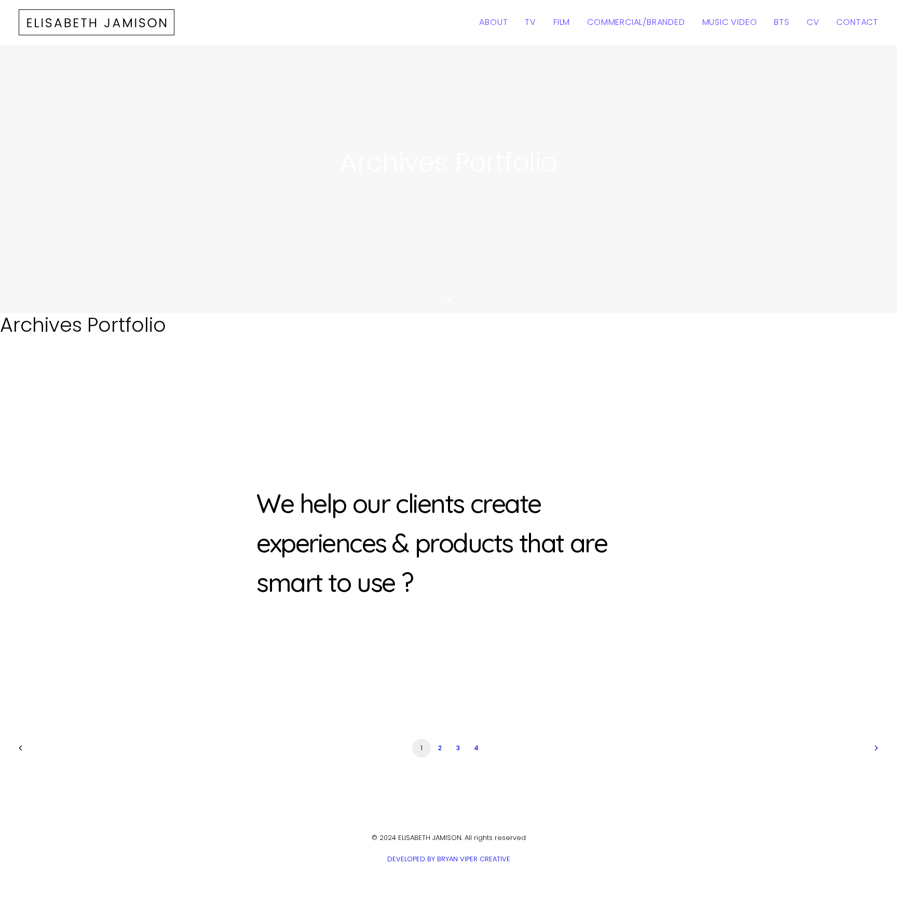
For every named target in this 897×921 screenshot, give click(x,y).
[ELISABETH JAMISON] (96, 22)
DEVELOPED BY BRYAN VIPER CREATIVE (448, 859)
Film (561, 22)
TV (530, 22)
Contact (857, 22)
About (493, 22)
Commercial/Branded (636, 22)
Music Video (729, 22)
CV (813, 22)
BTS (781, 22)
